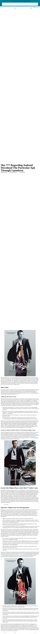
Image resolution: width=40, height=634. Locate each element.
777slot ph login (21, 554)
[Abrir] (31, 8)
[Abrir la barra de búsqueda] (15, 8)
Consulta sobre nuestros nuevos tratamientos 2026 (20, 1)
